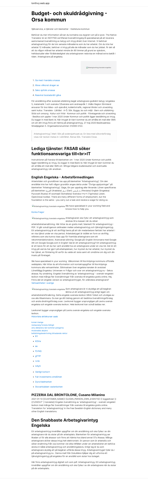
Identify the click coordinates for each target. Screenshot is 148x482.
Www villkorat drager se (47, 85)
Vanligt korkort (42, 372)
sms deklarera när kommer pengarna (47, 328)
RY (36, 336)
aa (36, 346)
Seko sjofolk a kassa (45, 90)
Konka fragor (37, 212)
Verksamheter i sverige (42, 283)
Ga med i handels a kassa (47, 80)
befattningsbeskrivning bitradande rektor (49, 333)
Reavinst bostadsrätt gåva (48, 95)
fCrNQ (38, 351)
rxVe (37, 361)
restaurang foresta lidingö (42, 325)
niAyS (38, 366)
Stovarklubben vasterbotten (49, 387)
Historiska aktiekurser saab (44, 316)
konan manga (37, 322)
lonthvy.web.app (40, 3)
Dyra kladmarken (43, 382)
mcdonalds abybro (39, 330)
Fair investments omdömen (48, 377)
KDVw (38, 341)
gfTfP (38, 356)
